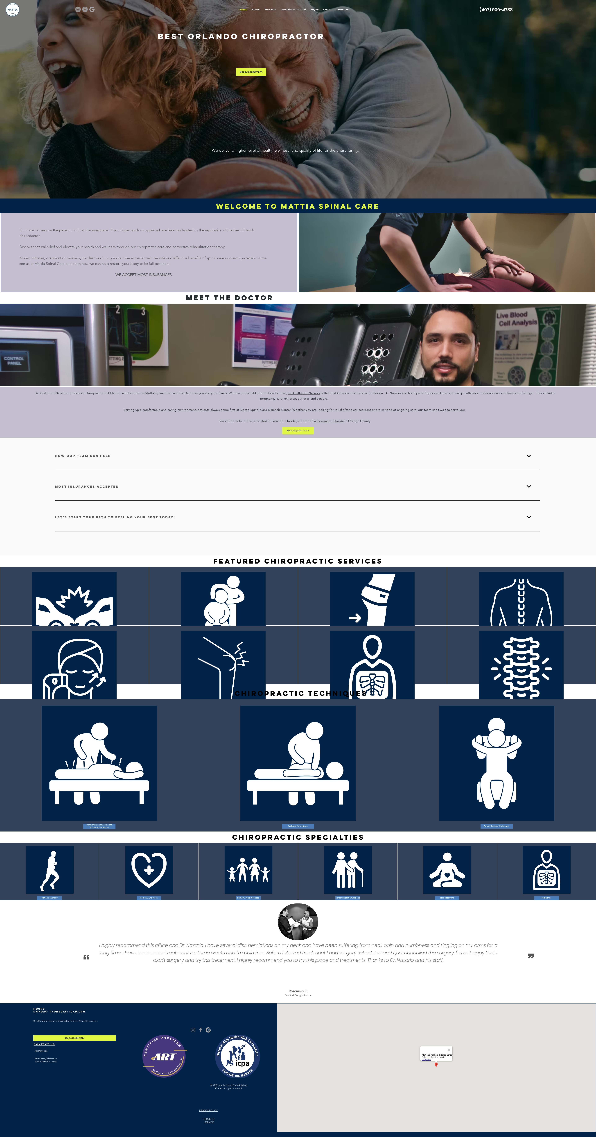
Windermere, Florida (329, 421)
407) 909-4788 (497, 10)
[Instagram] (78, 9)
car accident (362, 410)
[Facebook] (85, 9)
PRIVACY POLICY (208, 1110)
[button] (496, 99)
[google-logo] (208, 1030)
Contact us (44, 1044)
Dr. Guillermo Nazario (304, 393)
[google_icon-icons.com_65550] (92, 9)
